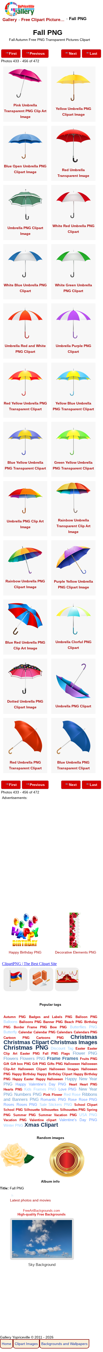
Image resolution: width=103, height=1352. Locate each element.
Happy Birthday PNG (25, 952)
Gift (6, 1064)
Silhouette (32, 1110)
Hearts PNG (13, 1089)
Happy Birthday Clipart (54, 1074)
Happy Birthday (24, 1074)
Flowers (11, 1058)
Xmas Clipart (41, 1125)
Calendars (64, 1032)
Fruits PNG (89, 1059)
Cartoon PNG (16, 1038)
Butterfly (10, 1032)
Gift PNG (39, 1064)
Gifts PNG (54, 1064)
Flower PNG (85, 1053)
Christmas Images (73, 1042)
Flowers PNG (33, 1058)
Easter (80, 1048)
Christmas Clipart (26, 1042)
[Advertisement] (51, 851)
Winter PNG (13, 1125)
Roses (9, 1104)
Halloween (72, 1064)
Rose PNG (88, 1099)
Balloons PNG (30, 1022)
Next (73, 53)
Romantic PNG (53, 1099)
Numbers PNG (28, 1094)
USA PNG (88, 1115)
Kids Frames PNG (40, 1089)
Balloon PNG (87, 1017)
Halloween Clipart (32, 1069)
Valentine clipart (43, 1120)
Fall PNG (50, 1053)
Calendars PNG (86, 1032)
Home (6, 1344)
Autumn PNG (15, 1017)
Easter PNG (30, 1053)
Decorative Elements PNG (75, 952)
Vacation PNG (15, 1120)
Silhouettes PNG (73, 1110)
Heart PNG (88, 1084)
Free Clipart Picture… (42, 19)
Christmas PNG (26, 1047)
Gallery (9, 19)
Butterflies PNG (84, 1027)
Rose (72, 1099)
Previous (37, 53)
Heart (73, 1084)
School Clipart (85, 1105)
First (13, 53)
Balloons (11, 1022)
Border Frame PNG (30, 1027)
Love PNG (67, 1089)
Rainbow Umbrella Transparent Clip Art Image (73, 526)
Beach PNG (73, 1022)
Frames (70, 1058)
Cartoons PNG (50, 1038)
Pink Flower (52, 1095)
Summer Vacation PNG (57, 1115)
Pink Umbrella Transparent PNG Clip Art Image (25, 111)
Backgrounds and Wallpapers (64, 1344)
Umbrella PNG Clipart (73, 706)
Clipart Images (26, 1344)
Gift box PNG (20, 1064)
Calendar (25, 1032)
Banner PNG (53, 1022)
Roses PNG (26, 1104)
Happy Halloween (49, 1079)
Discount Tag (62, 1048)
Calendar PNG (45, 1032)
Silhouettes (49, 1110)
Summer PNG (24, 1115)
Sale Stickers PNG (56, 1104)
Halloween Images (64, 1069)
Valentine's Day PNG (78, 1120)
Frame (53, 1058)
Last (93, 53)
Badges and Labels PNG (50, 1017)
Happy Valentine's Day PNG (41, 1084)
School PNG (13, 1110)
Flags (65, 1053)
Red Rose (72, 1094)
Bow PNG (58, 1027)
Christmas (83, 1037)
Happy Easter (23, 1079)
